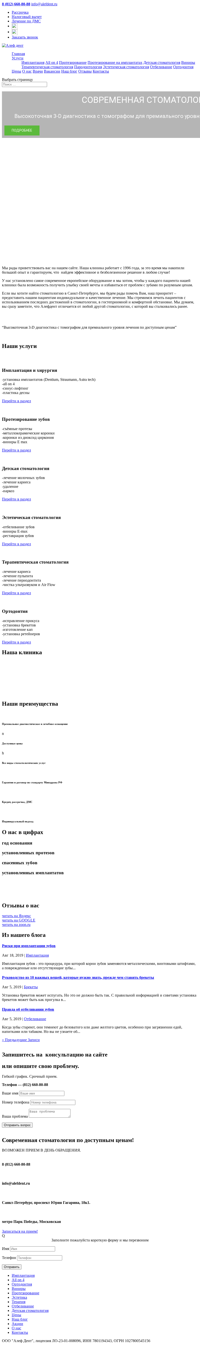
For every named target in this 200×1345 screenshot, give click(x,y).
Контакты (101, 71)
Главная (18, 54)
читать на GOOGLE (18, 920)
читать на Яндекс (16, 916)
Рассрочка (20, 12)
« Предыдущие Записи (21, 1040)
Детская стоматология (161, 62)
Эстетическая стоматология (126, 67)
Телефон (9, 1258)
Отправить (12, 1267)
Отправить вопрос (17, 1125)
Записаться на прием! (20, 1231)
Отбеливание (161, 67)
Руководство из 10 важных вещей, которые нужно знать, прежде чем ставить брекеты (78, 977)
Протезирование (73, 62)
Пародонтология (88, 67)
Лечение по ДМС (26, 21)
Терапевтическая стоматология (47, 67)
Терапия (18, 1302)
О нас (27, 71)
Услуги (17, 58)
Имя (5, 1249)
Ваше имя (10, 1093)
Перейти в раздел (16, 401)
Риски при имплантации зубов (29, 946)
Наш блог (69, 71)
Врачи (38, 71)
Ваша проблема (15, 1116)
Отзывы (85, 71)
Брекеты (31, 987)
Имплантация (32, 62)
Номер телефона (15, 1102)
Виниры (188, 62)
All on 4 (51, 62)
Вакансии (52, 71)
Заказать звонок (25, 37)
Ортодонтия (183, 67)
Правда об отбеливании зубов (28, 1009)
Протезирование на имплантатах (115, 62)
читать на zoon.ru (16, 924)
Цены (16, 71)
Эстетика (19, 1297)
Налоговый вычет (27, 17)
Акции (17, 1324)
